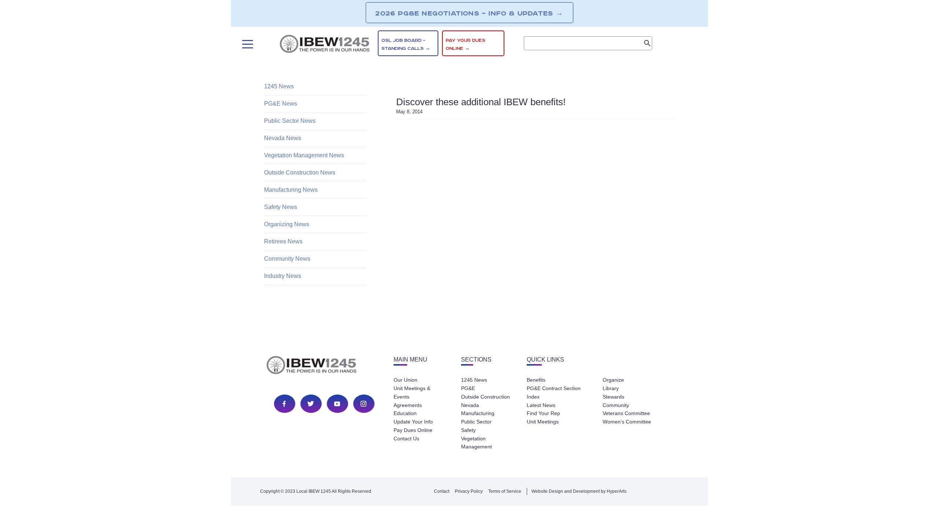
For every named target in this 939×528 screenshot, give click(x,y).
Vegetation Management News (304, 155)
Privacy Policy (469, 491)
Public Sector (476, 422)
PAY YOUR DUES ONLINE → (465, 44)
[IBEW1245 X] (310, 404)
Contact (441, 491)
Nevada (470, 405)
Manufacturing (477, 413)
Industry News (282, 276)
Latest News (541, 405)
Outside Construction (485, 397)
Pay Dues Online (413, 430)
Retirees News (283, 241)
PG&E (468, 388)
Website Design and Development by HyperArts (578, 491)
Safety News (280, 207)
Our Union (405, 380)
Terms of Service (504, 491)
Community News (287, 259)
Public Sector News (289, 121)
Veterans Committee (626, 413)
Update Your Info (413, 422)
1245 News (279, 86)
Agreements (408, 405)
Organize (613, 380)
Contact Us (406, 438)
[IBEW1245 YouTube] (337, 404)
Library (611, 388)
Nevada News (282, 138)
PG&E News (280, 103)
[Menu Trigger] (247, 44)
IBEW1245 (324, 45)
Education (405, 413)
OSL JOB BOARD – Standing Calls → (405, 44)
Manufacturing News (291, 190)
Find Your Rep (543, 413)
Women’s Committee (627, 422)
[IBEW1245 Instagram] (363, 404)
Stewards (613, 397)
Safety (468, 430)
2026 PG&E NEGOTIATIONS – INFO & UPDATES (469, 13)
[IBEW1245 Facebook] (284, 404)
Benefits (536, 380)
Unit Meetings (543, 422)
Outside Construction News (299, 172)
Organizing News (286, 224)
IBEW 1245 (324, 366)
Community (616, 405)
